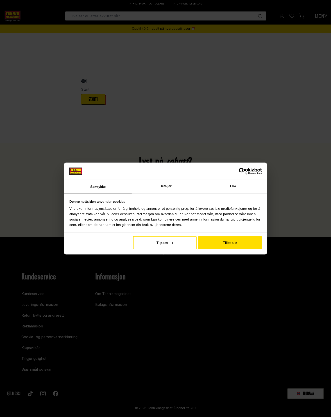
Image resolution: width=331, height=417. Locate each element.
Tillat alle (230, 242)
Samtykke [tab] (98, 187)
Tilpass (162, 242)
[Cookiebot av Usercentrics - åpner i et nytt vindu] (242, 171)
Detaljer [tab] (165, 186)
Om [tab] (233, 186)
